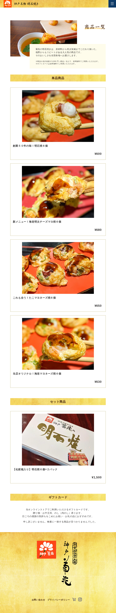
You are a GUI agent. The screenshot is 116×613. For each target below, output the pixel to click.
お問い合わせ (38, 600)
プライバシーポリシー (58, 600)
